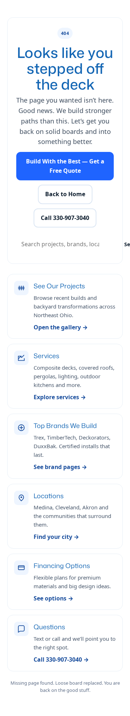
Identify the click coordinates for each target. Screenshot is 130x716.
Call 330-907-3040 (65, 218)
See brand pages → (60, 467)
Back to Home (65, 194)
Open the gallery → (61, 327)
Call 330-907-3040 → (61, 659)
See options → (53, 598)
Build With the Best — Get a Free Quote (65, 166)
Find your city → (56, 537)
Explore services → (60, 397)
